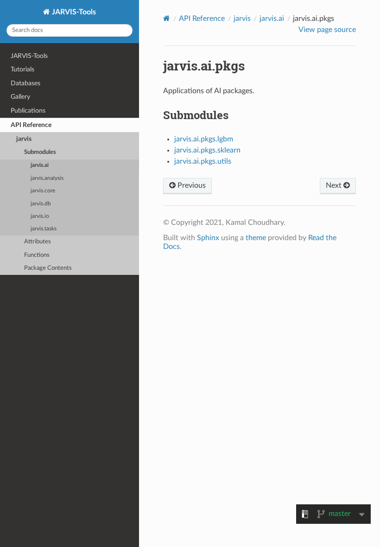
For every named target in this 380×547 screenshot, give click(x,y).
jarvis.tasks (44, 228)
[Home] (166, 18)
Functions (37, 255)
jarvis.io (40, 216)
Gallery (20, 96)
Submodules (40, 152)
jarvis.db (41, 203)
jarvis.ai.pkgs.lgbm (203, 139)
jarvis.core (43, 190)
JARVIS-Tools (73, 12)
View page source (327, 29)
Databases (25, 83)
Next (334, 185)
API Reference (31, 124)
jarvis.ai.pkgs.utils (202, 161)
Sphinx (208, 238)
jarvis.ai (40, 165)
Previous (191, 185)
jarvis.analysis (47, 178)
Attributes (37, 242)
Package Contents (48, 268)
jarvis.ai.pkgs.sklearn (207, 150)
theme (256, 238)
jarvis (24, 138)
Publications (28, 110)
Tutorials (22, 69)
